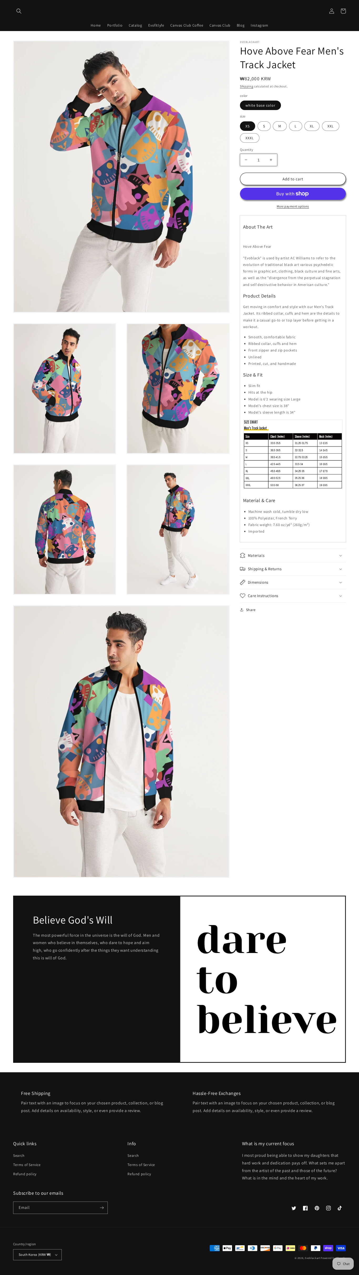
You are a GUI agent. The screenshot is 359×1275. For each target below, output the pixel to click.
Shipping (246, 86)
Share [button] (251, 609)
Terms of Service (27, 1164)
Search (19, 1155)
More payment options (293, 206)
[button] (19, 11)
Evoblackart (312, 1258)
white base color (260, 105)
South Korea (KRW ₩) (35, 1254)
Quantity (246, 149)
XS (247, 125)
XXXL (249, 137)
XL (312, 125)
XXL (330, 125)
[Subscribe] (101, 1208)
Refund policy (25, 1174)
